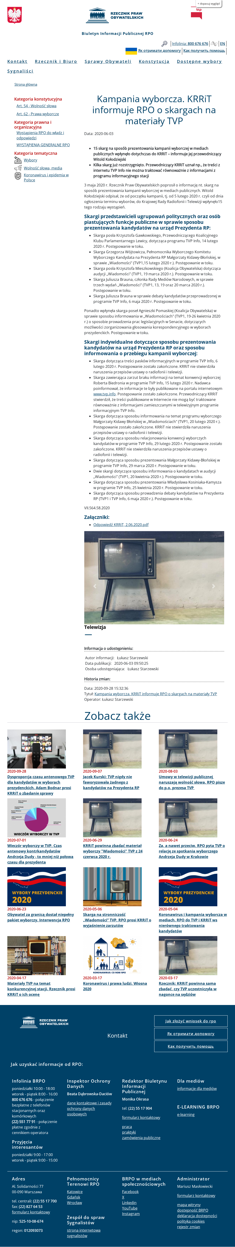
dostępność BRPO (192, 1210)
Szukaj (164, 44)
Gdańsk (73, 1197)
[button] (94, 586)
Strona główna (25, 84)
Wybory (30, 160)
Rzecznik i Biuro (56, 61)
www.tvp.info (104, 394)
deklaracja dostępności (197, 1215)
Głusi (214, 44)
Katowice (75, 1191)
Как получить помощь (191, 1046)
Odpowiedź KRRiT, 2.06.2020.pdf (120, 524)
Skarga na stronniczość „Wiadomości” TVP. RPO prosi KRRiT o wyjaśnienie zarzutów (117, 920)
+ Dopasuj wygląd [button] (209, 4)
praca (127, 1126)
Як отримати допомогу (191, 1033)
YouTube (129, 1208)
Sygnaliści (20, 71)
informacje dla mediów (197, 1088)
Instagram (131, 1213)
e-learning (186, 1114)
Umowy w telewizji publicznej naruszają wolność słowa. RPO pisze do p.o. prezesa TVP (192, 782)
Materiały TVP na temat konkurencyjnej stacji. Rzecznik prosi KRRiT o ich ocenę (41, 989)
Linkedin (129, 1202)
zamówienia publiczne (141, 1137)
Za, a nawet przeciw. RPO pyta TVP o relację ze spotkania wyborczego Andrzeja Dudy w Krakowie (192, 851)
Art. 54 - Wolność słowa (36, 105)
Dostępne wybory (199, 61)
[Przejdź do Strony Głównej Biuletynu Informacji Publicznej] (196, 13)
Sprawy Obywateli (108, 61)
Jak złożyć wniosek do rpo (190, 1021)
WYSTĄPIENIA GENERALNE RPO (43, 144)
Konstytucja (154, 61)
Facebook (130, 1191)
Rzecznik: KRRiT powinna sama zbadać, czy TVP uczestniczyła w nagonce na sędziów (188, 989)
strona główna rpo (44, 1022)
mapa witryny (189, 1204)
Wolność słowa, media (43, 168)
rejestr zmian (188, 1226)
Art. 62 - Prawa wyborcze (38, 113)
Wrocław (74, 1202)
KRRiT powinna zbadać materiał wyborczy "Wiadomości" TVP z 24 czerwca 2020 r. (113, 851)
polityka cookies (191, 1221)
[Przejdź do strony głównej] (117, 15)
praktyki (129, 1132)
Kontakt (17, 61)
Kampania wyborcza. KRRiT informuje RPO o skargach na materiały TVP (156, 693)
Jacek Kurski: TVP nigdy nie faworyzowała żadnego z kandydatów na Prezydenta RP (111, 782)
